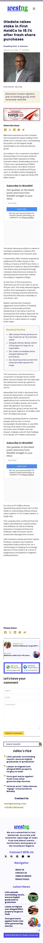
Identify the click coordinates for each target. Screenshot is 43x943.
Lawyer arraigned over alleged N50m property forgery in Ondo (14, 910)
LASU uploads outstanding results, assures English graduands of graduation (15, 897)
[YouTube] (29, 856)
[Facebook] (5, 130)
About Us (19, 869)
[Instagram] (17, 856)
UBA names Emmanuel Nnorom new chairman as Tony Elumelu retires (23, 337)
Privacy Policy (22, 879)
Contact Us (21, 798)
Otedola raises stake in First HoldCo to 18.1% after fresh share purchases (20, 30)
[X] (10, 130)
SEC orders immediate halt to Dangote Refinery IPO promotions (22, 354)
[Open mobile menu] (34, 9)
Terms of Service (23, 876)
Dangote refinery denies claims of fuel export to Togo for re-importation (23, 345)
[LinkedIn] (14, 130)
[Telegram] (23, 130)
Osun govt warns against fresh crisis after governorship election (14, 922)
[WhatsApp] (18, 130)
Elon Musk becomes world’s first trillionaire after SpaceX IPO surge (23, 362)
